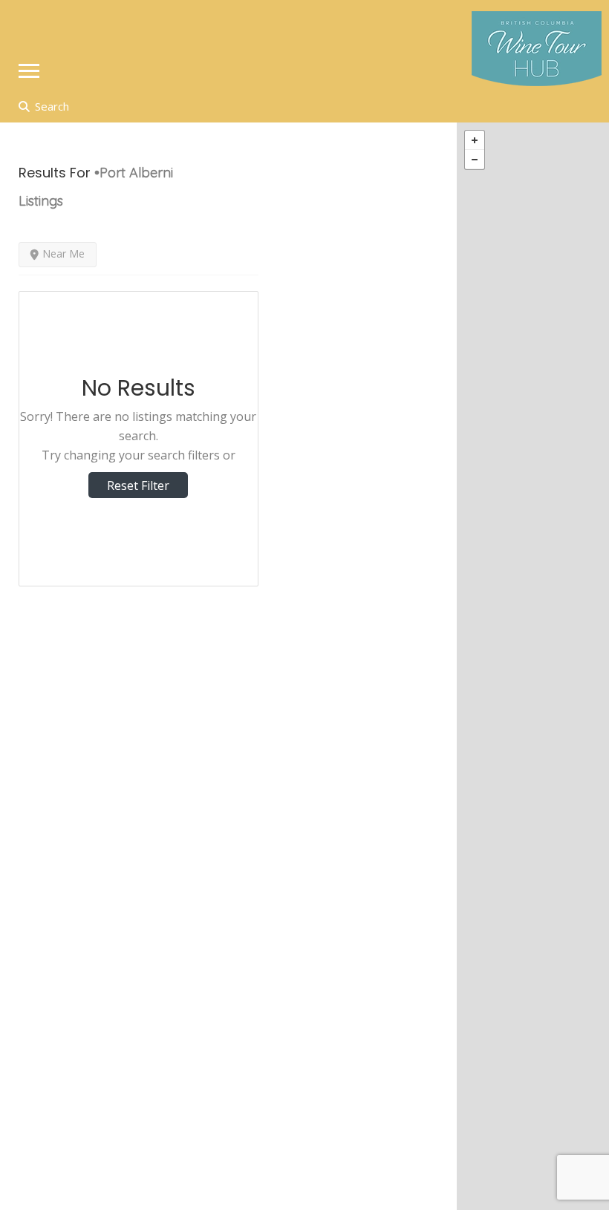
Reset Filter (138, 485)
